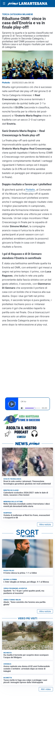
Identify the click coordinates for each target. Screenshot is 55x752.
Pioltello (30, 189)
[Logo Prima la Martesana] (27, 3)
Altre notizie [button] (45, 524)
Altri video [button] (46, 689)
